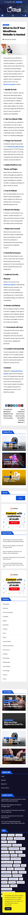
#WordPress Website (10, 39)
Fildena (12, 852)
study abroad (21, 882)
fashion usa (5, 852)
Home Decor (6, 650)
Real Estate (6, 658)
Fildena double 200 (16, 858)
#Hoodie (4, 835)
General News (7, 641)
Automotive (18, 835)
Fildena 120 (14, 855)
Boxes (3, 838)
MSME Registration (6, 875)
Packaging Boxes (13, 879)
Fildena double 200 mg (7, 862)
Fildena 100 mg (5, 855)
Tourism (5, 674)
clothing (4, 841)
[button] (22, 15)
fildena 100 (18, 852)
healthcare (10, 868)
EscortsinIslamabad (13, 848)
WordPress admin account (16, 146)
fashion (22, 848)
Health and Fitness (8, 645)
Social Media (6, 666)
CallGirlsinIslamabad (19, 838)
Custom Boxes (12, 841)
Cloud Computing (8, 612)
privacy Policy (5, 788)
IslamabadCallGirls (19, 868)
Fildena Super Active (6, 865)
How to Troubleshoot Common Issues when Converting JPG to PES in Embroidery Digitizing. (20, 416)
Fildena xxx (16, 865)
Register (3, 780)
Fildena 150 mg (5, 858)
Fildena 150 (21, 855)
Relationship (6, 662)
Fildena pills (17, 862)
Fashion (5, 629)
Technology (6, 24)
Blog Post (4, 784)
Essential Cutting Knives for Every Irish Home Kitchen (13, 760)
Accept (8, 908)
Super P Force (5, 885)
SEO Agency (12, 882)
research (4, 882)
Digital (4, 620)
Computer (6, 442)
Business (5, 608)
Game (4, 637)
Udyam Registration (6, 889)
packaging (4, 879)
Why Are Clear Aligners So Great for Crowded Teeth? (13, 724)
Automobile (6, 604)
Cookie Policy (8, 905)
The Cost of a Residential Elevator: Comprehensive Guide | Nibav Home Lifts (13, 565)
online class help (17, 875)
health (3, 868)
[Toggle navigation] (13, 15)
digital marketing (17, 845)
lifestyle (15, 872)
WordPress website (9, 84)
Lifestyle (5, 654)
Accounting (11, 835)
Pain (21, 879)
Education (6, 625)
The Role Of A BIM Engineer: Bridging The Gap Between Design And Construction (8, 414)
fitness (23, 865)
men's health (22, 872)
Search (5, 492)
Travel (4, 679)
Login (2, 776)
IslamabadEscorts (6, 872)
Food (4, 633)
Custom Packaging (6, 845)
